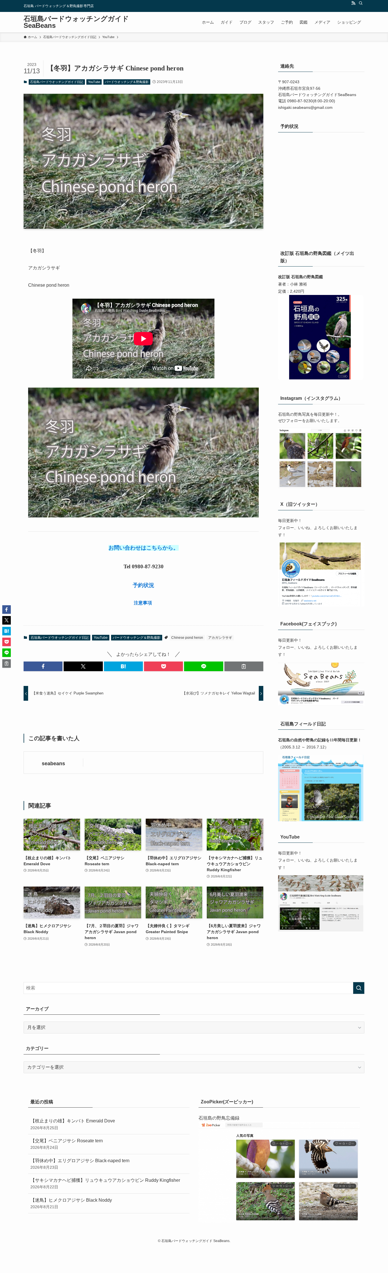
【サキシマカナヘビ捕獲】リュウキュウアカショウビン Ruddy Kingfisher (105, 1183)
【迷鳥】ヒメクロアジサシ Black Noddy (71, 1203)
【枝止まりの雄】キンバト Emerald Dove (72, 1124)
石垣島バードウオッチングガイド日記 (56, 82)
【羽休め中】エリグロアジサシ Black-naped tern (80, 1164)
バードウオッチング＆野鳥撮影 (127, 82)
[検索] (360, 3)
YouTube (94, 82)
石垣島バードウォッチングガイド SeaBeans (76, 22)
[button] (43, 666)
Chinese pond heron (187, 638)
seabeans (53, 763)
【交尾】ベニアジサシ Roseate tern (66, 1144)
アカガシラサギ (220, 638)
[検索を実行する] (358, 988)
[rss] (353, 3)
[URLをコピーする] (243, 666)
